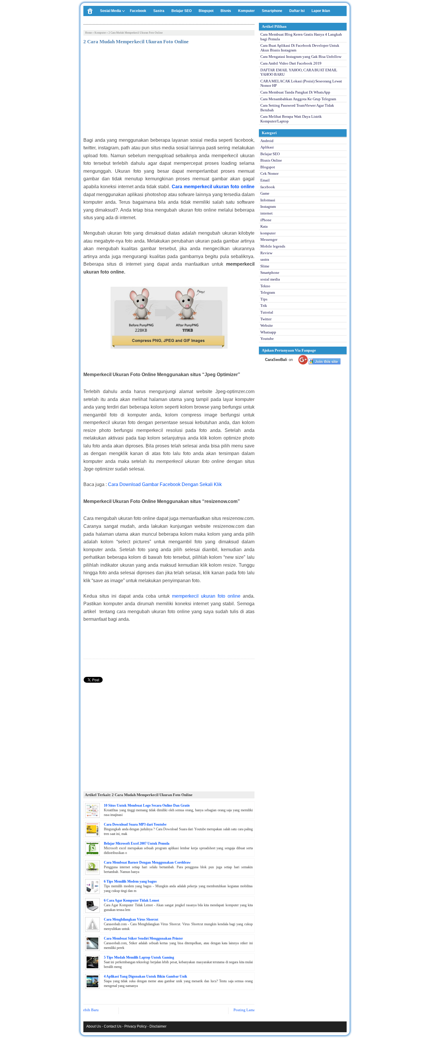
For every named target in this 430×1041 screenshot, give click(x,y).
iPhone (265, 220)
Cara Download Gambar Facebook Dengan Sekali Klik (165, 484)
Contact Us (112, 1026)
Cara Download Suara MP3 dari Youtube (135, 824)
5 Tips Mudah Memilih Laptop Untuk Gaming (139, 957)
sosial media (270, 279)
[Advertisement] (168, 93)
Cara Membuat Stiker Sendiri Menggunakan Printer (143, 938)
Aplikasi (267, 147)
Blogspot (206, 11)
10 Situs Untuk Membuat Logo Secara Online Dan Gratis (147, 805)
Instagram (268, 206)
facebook (267, 187)
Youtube (267, 338)
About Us (93, 1026)
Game (264, 193)
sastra (264, 259)
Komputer (246, 11)
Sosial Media (110, 11)
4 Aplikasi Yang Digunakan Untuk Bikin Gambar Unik (145, 976)
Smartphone (272, 11)
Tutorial (266, 312)
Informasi (267, 200)
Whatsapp (268, 332)
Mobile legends (272, 246)
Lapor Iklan (321, 11)
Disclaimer (157, 1026)
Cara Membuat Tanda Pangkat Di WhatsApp (295, 92)
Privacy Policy (135, 1026)
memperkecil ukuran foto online (206, 596)
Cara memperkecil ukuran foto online (213, 186)
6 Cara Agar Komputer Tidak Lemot (131, 900)
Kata (264, 226)
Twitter (265, 319)
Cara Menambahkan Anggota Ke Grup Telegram (298, 99)
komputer (100, 32)
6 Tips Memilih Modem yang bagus (130, 881)
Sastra (158, 11)
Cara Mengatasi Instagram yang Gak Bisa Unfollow (300, 56)
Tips (263, 299)
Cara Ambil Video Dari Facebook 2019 (290, 63)
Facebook (138, 11)
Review (266, 253)
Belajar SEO (181, 11)
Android (267, 141)
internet (266, 213)
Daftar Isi (297, 11)
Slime (264, 266)
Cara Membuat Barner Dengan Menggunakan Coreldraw (147, 862)
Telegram (267, 292)
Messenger (268, 239)
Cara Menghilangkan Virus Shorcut (131, 919)
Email (265, 180)
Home (88, 32)
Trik (263, 305)
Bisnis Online (271, 160)
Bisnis (226, 11)
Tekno (265, 286)
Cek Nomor (269, 173)
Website (266, 325)
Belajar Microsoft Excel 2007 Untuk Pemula (136, 843)
